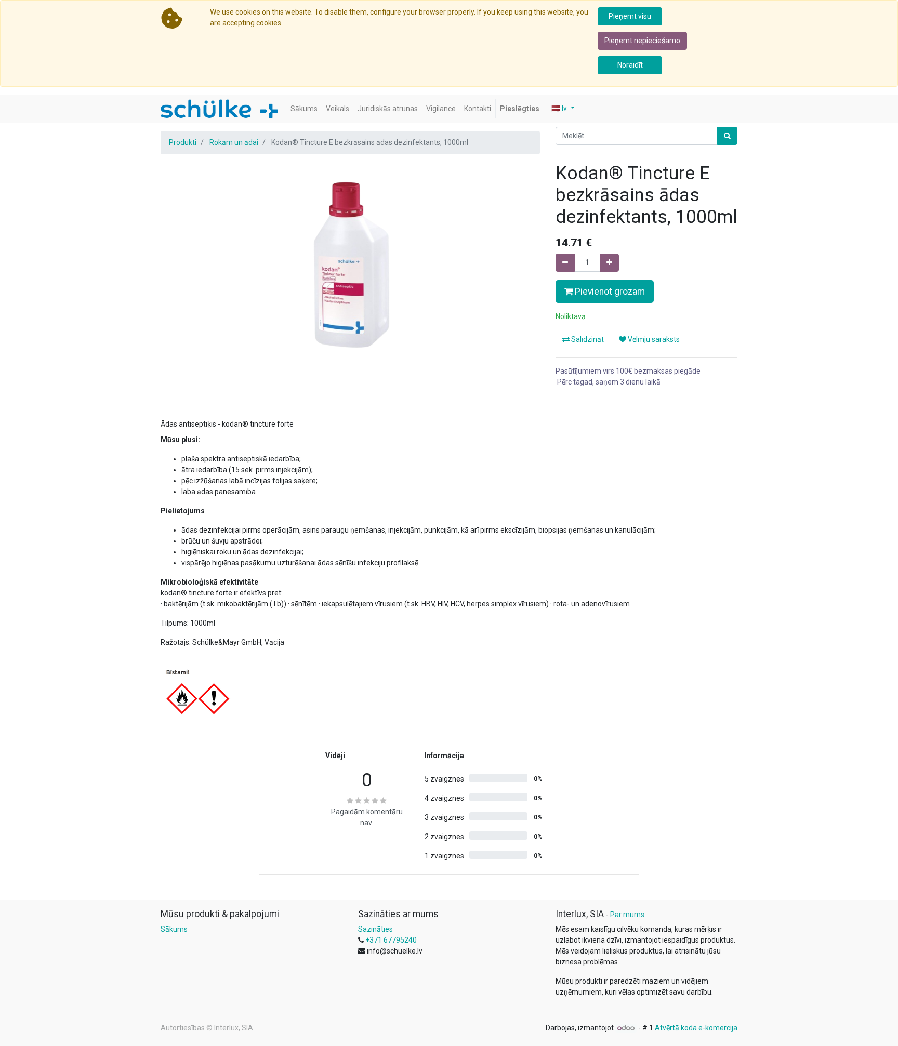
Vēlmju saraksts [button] (653, 339)
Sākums (174, 929)
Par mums (627, 914)
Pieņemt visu (630, 16)
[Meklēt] (727, 136)
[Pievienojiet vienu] (609, 263)
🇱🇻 (559, 108)
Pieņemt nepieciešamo (642, 40)
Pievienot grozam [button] (609, 291)
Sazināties (375, 929)
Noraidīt (630, 65)
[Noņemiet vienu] (565, 263)
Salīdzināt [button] (587, 339)
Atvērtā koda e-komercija (696, 1028)
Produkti (182, 142)
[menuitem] (304, 108)
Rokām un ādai (233, 142)
